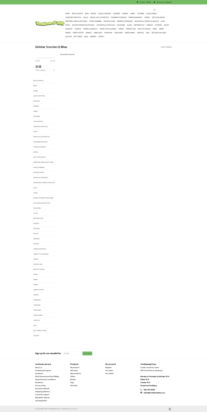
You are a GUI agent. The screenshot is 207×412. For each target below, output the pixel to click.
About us (38, 368)
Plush (129, 25)
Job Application (41, 401)
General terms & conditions (45, 379)
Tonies (121, 29)
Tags (72, 382)
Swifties (140, 33)
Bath (87, 14)
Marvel (89, 33)
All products (74, 368)
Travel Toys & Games (108, 29)
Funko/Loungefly (135, 17)
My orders (109, 370)
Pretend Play (139, 25)
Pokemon (108, 33)
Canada (125, 14)
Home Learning (95, 21)
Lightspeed (74, 409)
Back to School (144, 29)
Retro (166, 25)
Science (78, 29)
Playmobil (121, 25)
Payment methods (42, 389)
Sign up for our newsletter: (48, 353)
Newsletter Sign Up (42, 398)
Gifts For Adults (158, 17)
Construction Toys (73, 17)
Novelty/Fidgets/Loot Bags (83, 25)
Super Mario (130, 33)
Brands (93, 37)
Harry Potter (78, 33)
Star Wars (118, 33)
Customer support (42, 395)
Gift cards (78, 37)
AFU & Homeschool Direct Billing (47, 376)
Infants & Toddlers (125, 21)
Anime (161, 29)
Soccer (68, 37)
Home (67, 14)
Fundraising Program (43, 370)
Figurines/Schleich (118, 17)
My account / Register (164, 2)
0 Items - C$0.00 (145, 2)
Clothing (140, 14)
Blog (86, 37)
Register (108, 368)
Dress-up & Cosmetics (99, 17)
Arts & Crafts (77, 14)
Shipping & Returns (42, 392)
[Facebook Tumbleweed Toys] (161, 353)
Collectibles (151, 14)
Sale (148, 33)
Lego (163, 21)
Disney (68, 33)
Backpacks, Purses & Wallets (147, 21)
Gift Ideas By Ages (159, 33)
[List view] (40, 66)
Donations (39, 373)
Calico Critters (104, 14)
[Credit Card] (169, 409)
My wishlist (109, 373)
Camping (116, 14)
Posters (158, 25)
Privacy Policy (40, 386)
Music (67, 25)
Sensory (69, 29)
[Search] (154, 10)
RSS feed (73, 386)
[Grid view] (37, 66)
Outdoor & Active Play (106, 25)
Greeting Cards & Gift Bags (76, 21)
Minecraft (98, 33)
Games (147, 17)
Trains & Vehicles (90, 29)
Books (93, 14)
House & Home (109, 21)
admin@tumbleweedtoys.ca (154, 393)
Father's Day (131, 29)
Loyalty (101, 37)
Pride (155, 29)
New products (75, 373)
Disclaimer (39, 382)
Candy (132, 14)
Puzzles (150, 25)
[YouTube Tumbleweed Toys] (166, 353)
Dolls (85, 17)
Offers (72, 376)
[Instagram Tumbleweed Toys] (170, 353)
